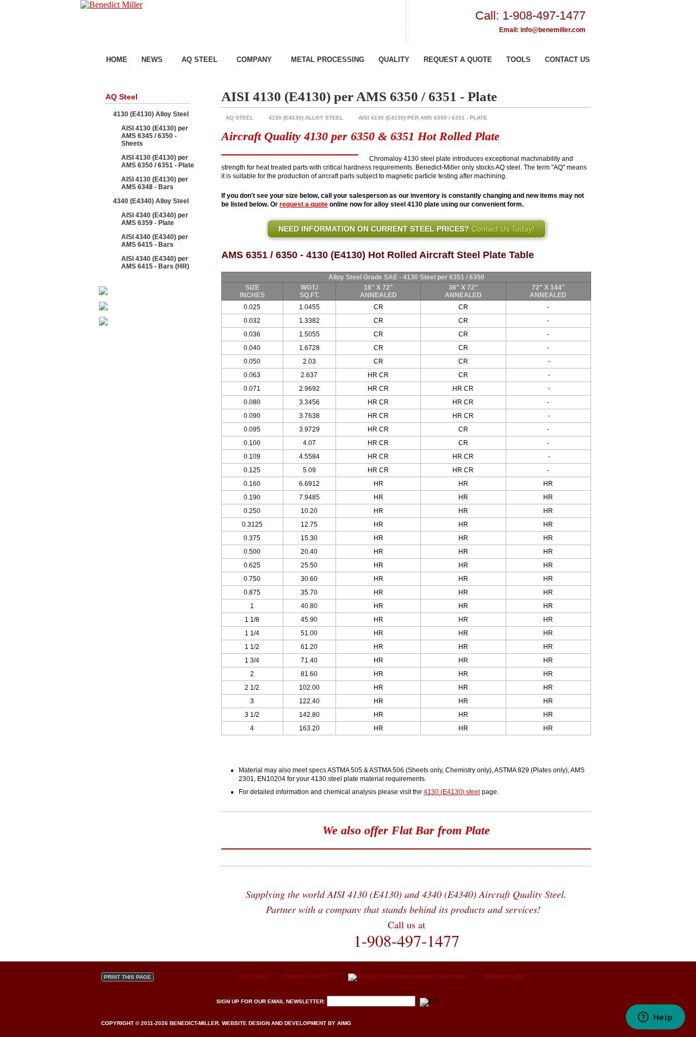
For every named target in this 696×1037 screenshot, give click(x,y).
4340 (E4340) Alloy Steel (151, 201)
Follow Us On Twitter (110, 1002)
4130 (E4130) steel (452, 792)
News (152, 59)
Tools (518, 59)
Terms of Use (504, 976)
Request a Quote (458, 59)
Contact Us (567, 59)
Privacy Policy (307, 976)
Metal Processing (327, 59)
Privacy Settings (438, 976)
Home (116, 59)
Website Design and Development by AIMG (286, 1023)
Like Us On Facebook (146, 1002)
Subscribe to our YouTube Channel (128, 1002)
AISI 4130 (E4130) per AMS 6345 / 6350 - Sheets (154, 135)
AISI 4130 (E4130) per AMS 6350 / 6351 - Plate (422, 118)
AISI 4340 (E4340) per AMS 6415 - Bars (154, 240)
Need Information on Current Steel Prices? (406, 228)
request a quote (303, 204)
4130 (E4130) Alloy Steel (306, 118)
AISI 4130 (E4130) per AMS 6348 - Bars (154, 183)
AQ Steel (199, 59)
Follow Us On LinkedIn (164, 1002)
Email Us (182, 1002)
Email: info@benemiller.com (542, 30)
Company (254, 59)
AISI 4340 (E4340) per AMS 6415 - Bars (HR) (155, 262)
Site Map (253, 976)
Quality (393, 59)
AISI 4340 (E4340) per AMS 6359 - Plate (154, 219)
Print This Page (127, 977)
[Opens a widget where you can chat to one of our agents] (655, 1018)
